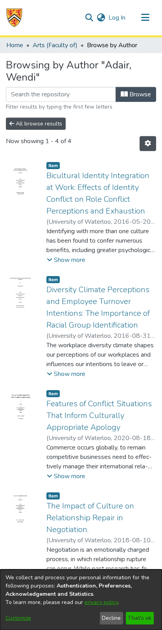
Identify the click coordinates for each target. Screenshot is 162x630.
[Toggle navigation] (145, 17)
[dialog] (81, 599)
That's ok (139, 618)
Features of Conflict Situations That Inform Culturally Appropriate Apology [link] (99, 415)
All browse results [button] (38, 123)
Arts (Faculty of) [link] (55, 45)
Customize (18, 618)
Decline (111, 618)
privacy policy (101, 602)
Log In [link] (117, 17)
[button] (14, 18)
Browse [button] (139, 94)
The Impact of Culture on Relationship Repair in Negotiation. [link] (90, 518)
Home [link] (14, 45)
